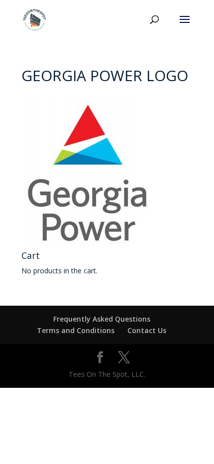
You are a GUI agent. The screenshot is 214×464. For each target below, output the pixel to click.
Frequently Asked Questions (101, 319)
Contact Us (146, 330)
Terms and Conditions (75, 330)
